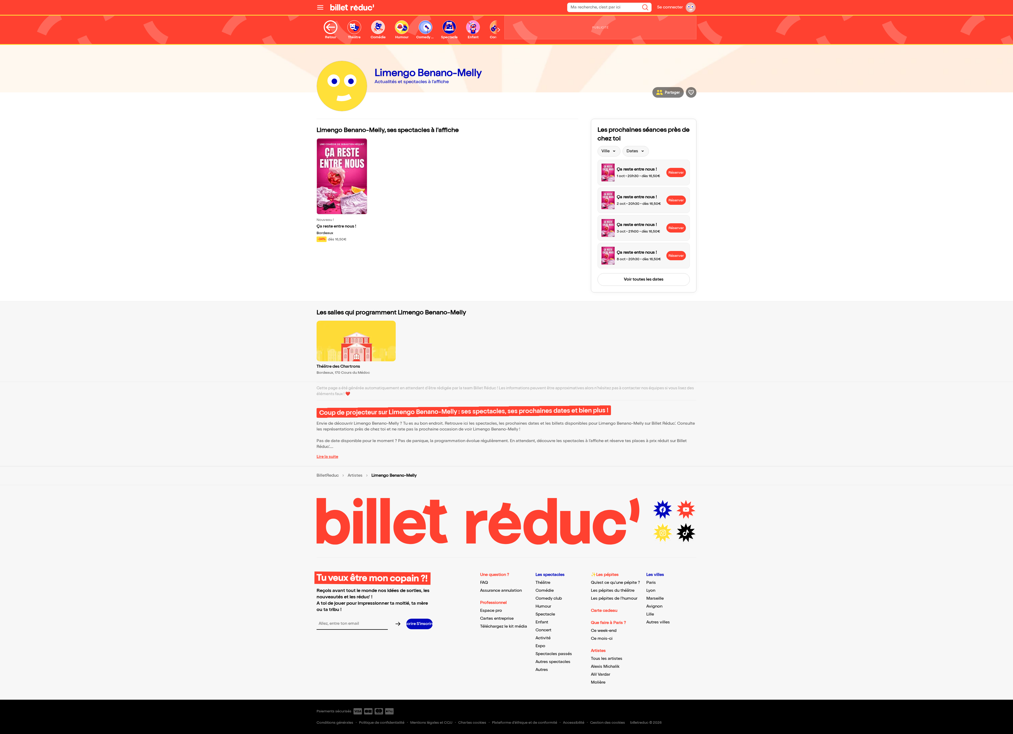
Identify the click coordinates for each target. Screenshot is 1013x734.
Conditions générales (335, 722)
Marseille (655, 598)
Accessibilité (573, 722)
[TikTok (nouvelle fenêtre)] (685, 532)
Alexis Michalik (605, 666)
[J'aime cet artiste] (691, 92)
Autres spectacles (553, 661)
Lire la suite (327, 456)
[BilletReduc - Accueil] (352, 7)
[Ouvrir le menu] (322, 7)
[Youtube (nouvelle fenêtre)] (685, 509)
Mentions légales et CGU (431, 722)
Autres (542, 669)
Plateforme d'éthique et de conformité (524, 722)
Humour (543, 606)
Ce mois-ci (602, 638)
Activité (543, 638)
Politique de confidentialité (381, 722)
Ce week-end (604, 630)
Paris (651, 582)
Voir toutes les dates (643, 279)
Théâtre (543, 582)
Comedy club (549, 598)
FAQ (484, 582)
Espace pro (491, 610)
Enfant (542, 622)
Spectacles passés (554, 653)
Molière (598, 682)
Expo (540, 645)
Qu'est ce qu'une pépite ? (615, 582)
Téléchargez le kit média (503, 626)
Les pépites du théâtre (612, 590)
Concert (543, 630)
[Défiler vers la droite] (499, 30)
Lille (650, 614)
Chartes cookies (472, 722)
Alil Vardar (600, 674)
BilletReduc (328, 475)
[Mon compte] (690, 7)
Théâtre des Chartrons (338, 366)
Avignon (654, 606)
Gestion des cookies (607, 722)
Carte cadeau (604, 610)
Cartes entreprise (497, 618)
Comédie (545, 590)
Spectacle (545, 614)
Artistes (355, 475)
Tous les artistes (606, 658)
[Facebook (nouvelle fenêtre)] (662, 509)
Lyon (650, 590)
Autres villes (658, 622)
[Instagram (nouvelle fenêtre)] (662, 532)
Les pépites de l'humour (614, 598)
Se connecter (670, 7)
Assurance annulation (501, 590)
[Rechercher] (645, 7)
